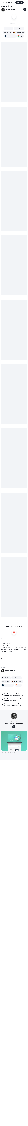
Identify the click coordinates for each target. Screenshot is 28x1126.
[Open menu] (26, 2)
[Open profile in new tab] (3, 10)
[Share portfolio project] (16, 23)
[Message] (24, 9)
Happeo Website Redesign (9, 752)
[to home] (6, 2)
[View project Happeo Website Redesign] (14, 741)
